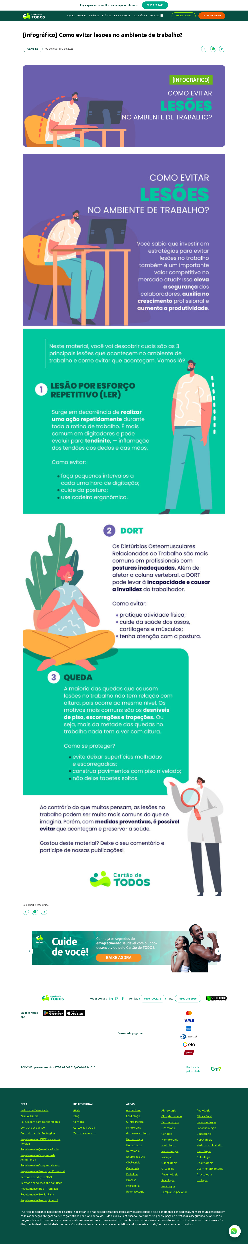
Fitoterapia (168, 1128)
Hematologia (134, 1139)
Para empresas (122, 15)
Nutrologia (203, 1157)
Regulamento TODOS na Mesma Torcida (40, 1141)
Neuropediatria (135, 1157)
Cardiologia (133, 1116)
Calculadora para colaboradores (40, 1122)
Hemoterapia (169, 1140)
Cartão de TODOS (84, 1128)
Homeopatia (134, 1145)
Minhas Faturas (183, 15)
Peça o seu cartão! (212, 15)
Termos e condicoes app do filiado (41, 1183)
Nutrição (166, 1157)
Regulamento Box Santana (37, 1195)
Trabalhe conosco (84, 1133)
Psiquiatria (133, 1186)
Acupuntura (133, 1110)
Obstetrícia (133, 1163)
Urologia (202, 1180)
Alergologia (168, 1111)
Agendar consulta (76, 15)
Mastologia (168, 1145)
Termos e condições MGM (36, 1177)
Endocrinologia (206, 1122)
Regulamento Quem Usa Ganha (40, 1149)
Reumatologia (135, 1192)
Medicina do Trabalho (210, 1145)
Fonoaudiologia (206, 1128)
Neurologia (204, 1151)
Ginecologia (204, 1134)
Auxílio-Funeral (30, 1116)
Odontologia (169, 1163)
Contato (78, 1122)
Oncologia (132, 1168)
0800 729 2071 (155, 5)
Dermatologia (170, 1122)
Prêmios (106, 15)
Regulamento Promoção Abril (39, 1200)
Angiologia (203, 1111)
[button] (156, 15)
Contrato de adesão (33, 1128)
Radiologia (168, 1186)
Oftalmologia (205, 1163)
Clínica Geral (204, 1116)
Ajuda (76, 1110)
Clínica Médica (135, 1122)
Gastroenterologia (138, 1133)
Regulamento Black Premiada (39, 1189)
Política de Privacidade (34, 1110)
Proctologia (204, 1175)
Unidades (94, 15)
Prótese (131, 1180)
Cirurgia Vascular (171, 1116)
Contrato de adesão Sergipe (38, 1133)
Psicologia (167, 1180)
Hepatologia (204, 1140)
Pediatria (132, 1174)
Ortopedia (167, 1169)
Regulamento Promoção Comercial (43, 1171)
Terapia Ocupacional (174, 1192)
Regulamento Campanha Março (40, 1165)
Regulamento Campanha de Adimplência (38, 1157)
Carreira (32, 49)
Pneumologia (169, 1175)
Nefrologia (133, 1151)
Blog (76, 1116)
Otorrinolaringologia (210, 1169)
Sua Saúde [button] (139, 15)
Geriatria (166, 1134)
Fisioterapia (133, 1128)
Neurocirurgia (169, 1151)
